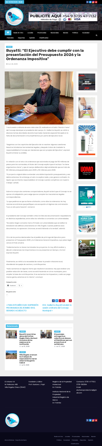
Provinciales (42, 33)
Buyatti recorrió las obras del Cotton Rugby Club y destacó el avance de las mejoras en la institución (28, 339)
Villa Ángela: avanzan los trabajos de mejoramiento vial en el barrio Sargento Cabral (28, 359)
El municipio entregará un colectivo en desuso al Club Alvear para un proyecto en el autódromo (63, 339)
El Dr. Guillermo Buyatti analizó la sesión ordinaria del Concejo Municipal (57, 308)
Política (75, 33)
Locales (30, 33)
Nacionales (55, 33)
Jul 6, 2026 (25, 365)
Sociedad (85, 33)
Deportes (21, 38)
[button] (96, 35)
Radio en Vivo (18, 33)
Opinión (32, 38)
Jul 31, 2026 (25, 346)
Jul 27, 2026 (60, 346)
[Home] (8, 32)
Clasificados (43, 38)
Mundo (65, 33)
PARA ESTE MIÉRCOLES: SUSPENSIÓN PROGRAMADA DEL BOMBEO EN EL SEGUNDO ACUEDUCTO (22, 308)
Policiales (10, 38)
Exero (25, 440)
